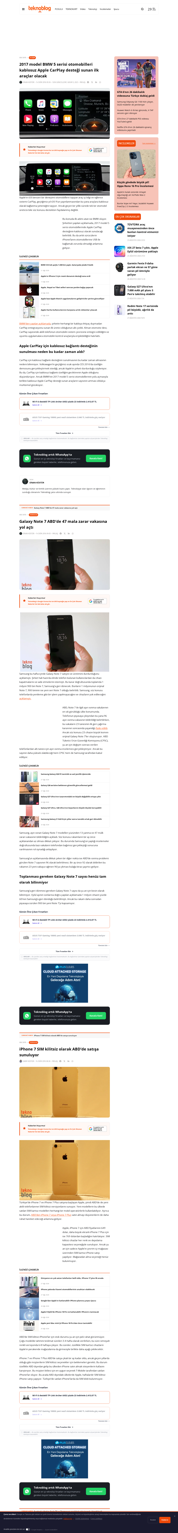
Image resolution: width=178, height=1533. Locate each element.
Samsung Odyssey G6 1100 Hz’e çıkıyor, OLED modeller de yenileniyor (135, 103)
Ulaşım (32, 58)
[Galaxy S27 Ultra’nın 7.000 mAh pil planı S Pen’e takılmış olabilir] (119, 290)
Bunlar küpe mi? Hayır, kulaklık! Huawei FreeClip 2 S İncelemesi (135, 205)
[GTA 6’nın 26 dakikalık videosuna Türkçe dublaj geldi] (136, 73)
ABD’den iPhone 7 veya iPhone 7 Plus (51, 1214)
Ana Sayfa (22, 58)
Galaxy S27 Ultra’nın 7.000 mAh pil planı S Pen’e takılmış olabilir (141, 290)
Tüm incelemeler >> (149, 143)
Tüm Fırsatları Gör (63, 433)
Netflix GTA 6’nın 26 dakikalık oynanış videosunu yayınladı (134, 128)
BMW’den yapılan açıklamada (35, 323)
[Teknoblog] (40, 9)
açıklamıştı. (25, 698)
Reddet (153, 1520)
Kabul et (165, 1520)
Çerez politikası (96, 1519)
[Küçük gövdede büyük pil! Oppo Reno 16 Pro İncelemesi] (136, 164)
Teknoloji (33, 515)
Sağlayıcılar (68, 1519)
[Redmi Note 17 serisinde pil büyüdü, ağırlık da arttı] (119, 309)
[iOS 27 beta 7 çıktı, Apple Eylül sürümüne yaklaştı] (119, 251)
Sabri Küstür (28, 1061)
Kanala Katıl (96, 458)
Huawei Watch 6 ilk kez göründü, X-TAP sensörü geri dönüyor (135, 111)
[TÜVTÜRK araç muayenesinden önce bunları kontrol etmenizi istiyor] (119, 228)
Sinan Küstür (28, 82)
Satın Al (35, 405)
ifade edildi (101, 728)
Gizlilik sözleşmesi (82, 1519)
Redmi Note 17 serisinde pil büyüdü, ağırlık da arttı (142, 309)
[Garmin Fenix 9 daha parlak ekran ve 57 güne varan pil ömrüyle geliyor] (119, 267)
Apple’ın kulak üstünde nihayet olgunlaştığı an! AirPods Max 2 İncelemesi (131, 195)
